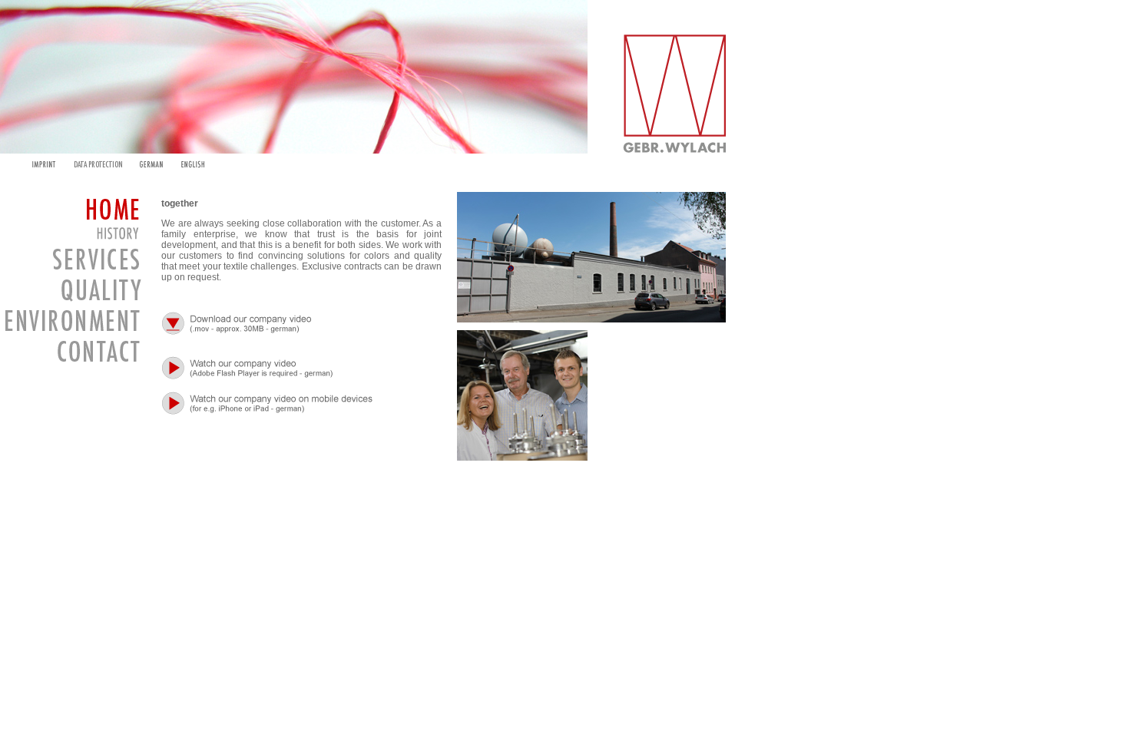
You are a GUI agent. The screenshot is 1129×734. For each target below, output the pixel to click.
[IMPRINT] (39, 164)
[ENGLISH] (193, 164)
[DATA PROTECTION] (97, 164)
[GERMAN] (151, 164)
